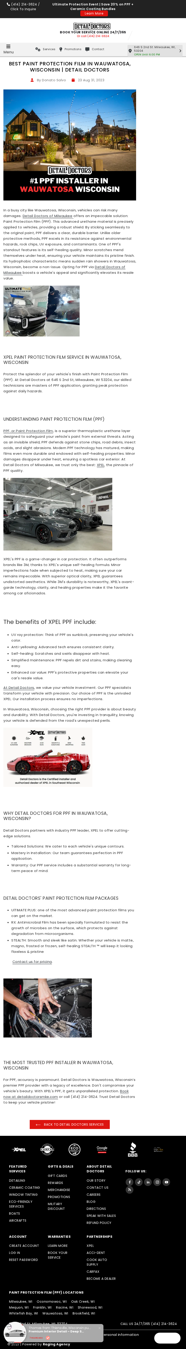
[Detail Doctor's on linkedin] (148, 1182)
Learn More (94, 13)
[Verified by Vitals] (48, 1338)
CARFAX (93, 1271)
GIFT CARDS (57, 1176)
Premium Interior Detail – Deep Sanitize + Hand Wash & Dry (57, 1331)
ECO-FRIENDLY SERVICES (20, 1204)
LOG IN (14, 1252)
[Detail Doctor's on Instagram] (157, 1182)
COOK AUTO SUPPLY (97, 1262)
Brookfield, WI (84, 1313)
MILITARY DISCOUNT (56, 1206)
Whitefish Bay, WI (23, 1313)
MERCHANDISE (59, 1190)
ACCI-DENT (96, 1252)
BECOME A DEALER (101, 1278)
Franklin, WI (42, 1307)
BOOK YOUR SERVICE (58, 1255)
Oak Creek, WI (83, 1301)
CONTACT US (97, 1187)
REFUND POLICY (99, 1223)
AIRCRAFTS (18, 1220)
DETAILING (17, 1180)
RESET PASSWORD (23, 1260)
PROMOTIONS (59, 1197)
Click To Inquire (23, 9)
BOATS (14, 1213)
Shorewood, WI (90, 1307)
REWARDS (55, 1183)
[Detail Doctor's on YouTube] (166, 1182)
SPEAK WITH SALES (101, 1215)
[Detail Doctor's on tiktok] (139, 1182)
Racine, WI (64, 1307)
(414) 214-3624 (24, 4)
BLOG (91, 1201)
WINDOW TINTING (23, 1194)
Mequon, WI (19, 1307)
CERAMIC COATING (24, 1187)
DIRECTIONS (96, 1208)
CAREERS (94, 1194)
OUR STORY (96, 1180)
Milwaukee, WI (20, 1301)
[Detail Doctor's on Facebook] (129, 1182)
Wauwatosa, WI (55, 1313)
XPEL (90, 1245)
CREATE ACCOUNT (24, 1245)
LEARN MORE (58, 1245)
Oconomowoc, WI (52, 1301)
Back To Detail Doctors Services (73, 1124)
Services (49, 49)
